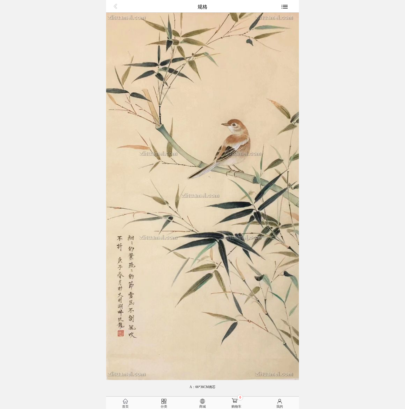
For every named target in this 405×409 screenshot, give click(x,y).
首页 (125, 406)
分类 (164, 406)
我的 (279, 406)
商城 (202, 406)
